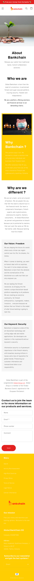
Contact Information (10, 493)
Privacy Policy (8, 478)
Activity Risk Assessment (12, 469)
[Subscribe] (27, 564)
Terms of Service (9, 483)
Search (6, 464)
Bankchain (16, 578)
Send (8, 448)
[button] (2, 8)
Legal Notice (8, 488)
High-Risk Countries (10, 473)
